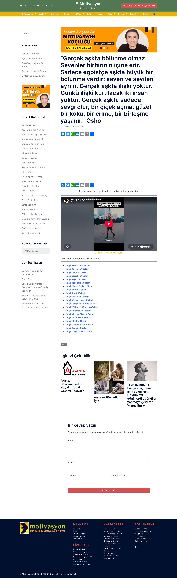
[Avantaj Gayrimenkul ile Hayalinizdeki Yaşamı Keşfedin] (75, 369)
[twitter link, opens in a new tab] (25, 6)
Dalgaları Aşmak (30, 158)
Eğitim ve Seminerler (32, 58)
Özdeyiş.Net (139, 534)
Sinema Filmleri (29, 209)
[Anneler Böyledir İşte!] (109, 377)
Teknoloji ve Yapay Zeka (34, 223)
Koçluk (67, 14)
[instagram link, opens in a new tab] (34, 6)
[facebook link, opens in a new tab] (21, 6)
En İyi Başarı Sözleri (75, 279)
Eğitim (78, 14)
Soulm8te (26, 279)
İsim (71, 462)
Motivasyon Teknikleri (33, 144)
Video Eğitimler (29, 153)
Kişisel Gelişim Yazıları (33, 130)
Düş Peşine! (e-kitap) (32, 177)
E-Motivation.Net (140, 536)
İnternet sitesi (118, 475)
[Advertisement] (109, 162)
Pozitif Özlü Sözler (111, 556)
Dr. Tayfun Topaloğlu (142, 538)
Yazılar (41, 14)
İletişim (146, 14)
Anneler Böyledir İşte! (106, 399)
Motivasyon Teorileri (32, 148)
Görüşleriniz (77, 538)
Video (99, 14)
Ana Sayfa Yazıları (31, 125)
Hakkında (76, 529)
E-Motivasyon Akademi (33, 76)
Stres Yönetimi (29, 172)
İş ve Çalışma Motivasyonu (35, 219)
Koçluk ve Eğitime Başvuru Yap (139, 6)
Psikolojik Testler (30, 186)
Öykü (89, 14)
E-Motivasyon (88, 3)
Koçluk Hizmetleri (30, 54)
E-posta (73, 475)
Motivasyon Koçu (140, 541)
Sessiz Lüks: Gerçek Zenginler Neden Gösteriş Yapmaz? (35, 287)
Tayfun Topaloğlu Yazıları (34, 134)
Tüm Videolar (28, 162)
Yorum (72, 440)
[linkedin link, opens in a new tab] (42, 6)
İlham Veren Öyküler (32, 181)
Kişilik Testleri (29, 191)
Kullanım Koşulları (79, 536)
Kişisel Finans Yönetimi (33, 167)
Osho (64, 345)
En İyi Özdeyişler (30, 200)
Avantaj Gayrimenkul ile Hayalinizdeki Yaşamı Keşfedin (73, 386)
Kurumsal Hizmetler (80, 562)
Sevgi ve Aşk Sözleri (74, 126)
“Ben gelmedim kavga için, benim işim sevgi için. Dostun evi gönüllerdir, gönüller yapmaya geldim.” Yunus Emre (142, 395)
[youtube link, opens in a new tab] (29, 6)
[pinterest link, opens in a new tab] (38, 6)
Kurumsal (54, 14)
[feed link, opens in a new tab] (51, 6)
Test (110, 14)
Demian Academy (140, 529)
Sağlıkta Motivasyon (32, 228)
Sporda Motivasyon (31, 233)
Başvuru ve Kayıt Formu (34, 71)
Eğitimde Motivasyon (32, 214)
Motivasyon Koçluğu (80, 552)
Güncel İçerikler (109, 529)
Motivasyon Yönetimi (32, 139)
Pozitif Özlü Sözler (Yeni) (34, 195)
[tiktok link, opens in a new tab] (47, 6)
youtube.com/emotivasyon (109, 253)
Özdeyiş (133, 14)
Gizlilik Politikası (79, 534)
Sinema (121, 14)
